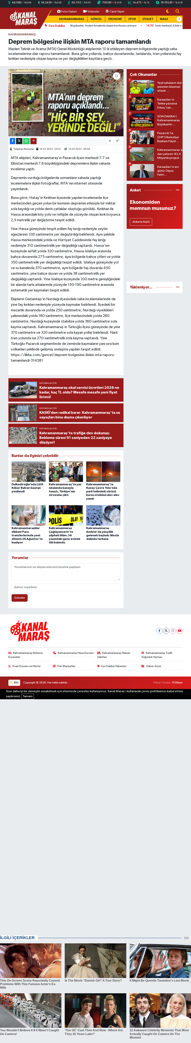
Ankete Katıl (141, 221)
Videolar (93, 11)
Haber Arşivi (153, 666)
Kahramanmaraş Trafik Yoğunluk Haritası (156, 655)
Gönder (19, 597)
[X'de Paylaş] (19, 141)
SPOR (132, 19)
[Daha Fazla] (33, 141)
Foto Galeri (69, 11)
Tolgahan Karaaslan (23, 149)
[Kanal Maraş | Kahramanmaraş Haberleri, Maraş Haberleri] (23, 18)
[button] (179, 19)
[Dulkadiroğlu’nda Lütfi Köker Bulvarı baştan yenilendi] (29, 471)
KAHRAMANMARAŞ (71, 19)
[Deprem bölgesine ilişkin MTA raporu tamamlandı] (65, 102)
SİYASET (148, 19)
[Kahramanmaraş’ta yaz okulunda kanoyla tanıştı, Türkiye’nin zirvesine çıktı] (66, 471)
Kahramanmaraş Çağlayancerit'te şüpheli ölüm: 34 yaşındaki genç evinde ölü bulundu (64, 535)
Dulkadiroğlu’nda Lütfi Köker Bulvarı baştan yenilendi (27, 488)
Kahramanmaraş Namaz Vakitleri (114, 655)
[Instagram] (173, 631)
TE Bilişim (177, 682)
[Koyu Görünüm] (167, 12)
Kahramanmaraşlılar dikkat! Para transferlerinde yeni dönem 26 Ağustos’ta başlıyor (27, 535)
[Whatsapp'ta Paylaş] (26, 141)
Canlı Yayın (116, 11)
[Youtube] (179, 631)
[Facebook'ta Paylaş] (12, 141)
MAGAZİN (166, 19)
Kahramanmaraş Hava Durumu (76, 653)
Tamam (28, 696)
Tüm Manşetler (66, 666)
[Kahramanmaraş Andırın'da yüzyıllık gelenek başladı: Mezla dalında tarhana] (103, 515)
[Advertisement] (155, 255)
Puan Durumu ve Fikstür (27, 666)
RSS (15, 682)
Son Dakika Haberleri (113, 666)
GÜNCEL (96, 19)
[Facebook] (159, 631)
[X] (166, 631)
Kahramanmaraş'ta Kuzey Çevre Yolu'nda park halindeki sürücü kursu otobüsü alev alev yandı (102, 491)
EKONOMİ (115, 19)
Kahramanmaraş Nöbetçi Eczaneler (25, 655)
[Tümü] (177, 190)
